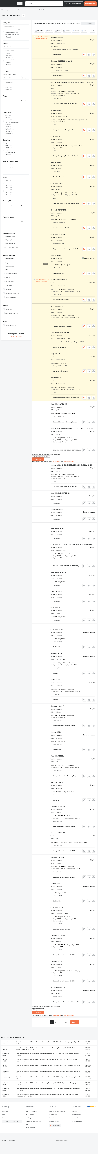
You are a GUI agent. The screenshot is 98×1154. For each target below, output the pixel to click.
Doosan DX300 (56, 162)
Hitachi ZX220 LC (57, 37)
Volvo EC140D (56, 883)
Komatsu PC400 (5, 1066)
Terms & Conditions (31, 1111)
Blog (26, 1124)
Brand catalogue (30, 1127)
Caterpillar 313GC (57, 183)
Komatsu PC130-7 (57, 961)
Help (3, 1114)
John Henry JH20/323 (58, 528)
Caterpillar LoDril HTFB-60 (60, 493)
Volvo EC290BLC (57, 509)
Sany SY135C (55, 354)
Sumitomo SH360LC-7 (59, 280)
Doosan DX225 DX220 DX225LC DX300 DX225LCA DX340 (72, 465)
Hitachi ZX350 (56, 110)
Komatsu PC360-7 (57, 706)
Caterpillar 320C (5, 1089)
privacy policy (57, 461)
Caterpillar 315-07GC (58, 234)
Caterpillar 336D (5, 1054)
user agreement (69, 461)
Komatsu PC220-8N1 (58, 806)
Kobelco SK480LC (57, 591)
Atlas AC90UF (56, 255)
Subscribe (38, 459)
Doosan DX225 (56, 732)
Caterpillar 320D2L (57, 756)
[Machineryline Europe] (8, 3)
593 (66, 1022)
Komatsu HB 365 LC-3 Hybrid (61, 61)
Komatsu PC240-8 (57, 857)
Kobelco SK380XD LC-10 (60, 332)
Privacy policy (29, 1114)
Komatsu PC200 (5, 1048)
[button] (89, 54)
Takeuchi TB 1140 (57, 782)
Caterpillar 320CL (5, 1071)
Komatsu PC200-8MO (58, 935)
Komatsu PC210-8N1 (58, 833)
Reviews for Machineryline (33, 1121)
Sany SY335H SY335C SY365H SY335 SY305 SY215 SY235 (72, 82)
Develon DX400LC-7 (58, 653)
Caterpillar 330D (5, 1095)
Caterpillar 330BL (57, 306)
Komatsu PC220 (5, 1060)
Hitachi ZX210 (56, 378)
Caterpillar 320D (56, 607)
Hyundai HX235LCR (58, 987)
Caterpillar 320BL (5, 1083)
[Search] (27, 3)
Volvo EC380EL (56, 680)
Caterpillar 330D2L (57, 907)
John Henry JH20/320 (58, 572)
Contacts (5, 1118)
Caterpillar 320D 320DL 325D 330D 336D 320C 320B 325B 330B (73, 544)
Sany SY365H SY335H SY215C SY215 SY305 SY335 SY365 (72, 428)
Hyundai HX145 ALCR (59, 210)
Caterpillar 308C (56, 136)
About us (5, 1111)
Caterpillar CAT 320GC (59, 404)
